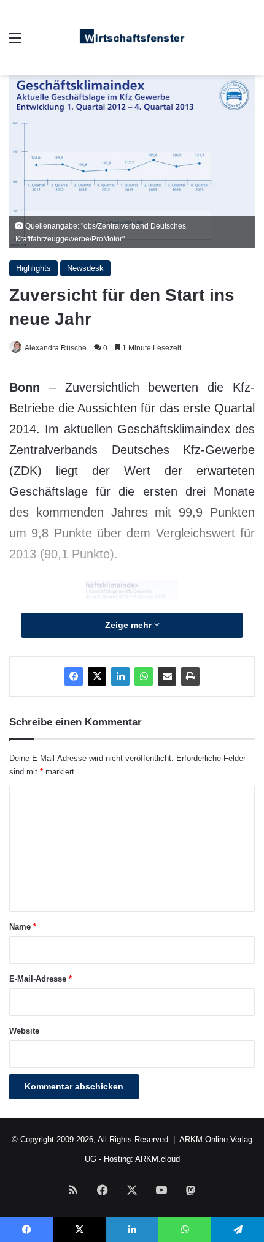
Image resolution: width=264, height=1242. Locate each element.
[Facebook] (73, 676)
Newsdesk (85, 268)
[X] (97, 676)
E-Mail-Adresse (40, 978)
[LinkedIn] (120, 676)
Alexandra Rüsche (56, 348)
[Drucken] (190, 676)
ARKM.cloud (157, 1159)
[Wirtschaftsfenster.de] (132, 38)
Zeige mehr (129, 625)
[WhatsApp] (143, 676)
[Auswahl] (15, 42)
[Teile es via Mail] (167, 676)
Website (24, 1031)
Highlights (33, 268)
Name (22, 926)
